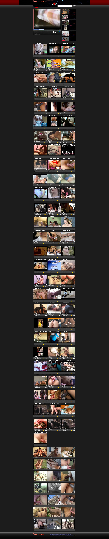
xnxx (51, 401)
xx (64, 329)
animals (50, 358)
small (64, 113)
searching (39, 430)
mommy (40, 358)
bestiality (53, 257)
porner (36, 33)
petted (35, 358)
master (38, 243)
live (38, 329)
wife (35, 70)
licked (66, 113)
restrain (67, 99)
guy (35, 286)
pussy (64, 358)
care (63, 387)
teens (51, 315)
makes (38, 387)
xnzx (35, 142)
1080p (38, 315)
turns (35, 401)
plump (52, 214)
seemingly (65, 387)
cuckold (51, 257)
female (38, 286)
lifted (35, 430)
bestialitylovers (38, 214)
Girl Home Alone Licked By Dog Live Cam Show (72, 15)
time (52, 113)
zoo (36, 315)
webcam (51, 171)
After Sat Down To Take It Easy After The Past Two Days (72, 10)
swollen (50, 142)
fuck (50, 99)
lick (66, 214)
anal (40, 214)
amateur (52, 387)
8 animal (38, 2)
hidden (64, 171)
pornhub (64, 401)
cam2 (37, 329)
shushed (38, 358)
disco (65, 142)
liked (50, 185)
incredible (50, 113)
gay (50, 329)
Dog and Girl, (38, 32)
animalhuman (37, 185)
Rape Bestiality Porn (71, 25)
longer (63, 99)
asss (49, 286)
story (52, 99)
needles (37, 401)
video (37, 113)
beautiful (50, 214)
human (64, 286)
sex (35, 185)
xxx (52, 401)
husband (36, 387)
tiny (36, 171)
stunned (36, 243)
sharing (37, 70)
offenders (53, 358)
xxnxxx (63, 70)
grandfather (36, 99)
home (37, 430)
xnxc (63, 257)
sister (49, 401)
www (63, 329)
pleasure (51, 430)
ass (53, 214)
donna (63, 142)
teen (49, 99)
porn (35, 113)
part (63, 113)
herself (65, 99)
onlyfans (50, 315)
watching (39, 99)
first (53, 113)
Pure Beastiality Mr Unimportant (71, 37)
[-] (59, 31)
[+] (58, 31)
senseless (52, 243)
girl (51, 185)
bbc (49, 329)
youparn (50, 70)
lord (63, 315)
